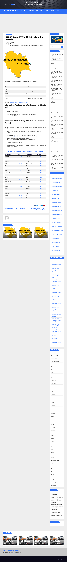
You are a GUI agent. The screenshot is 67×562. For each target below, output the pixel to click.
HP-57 (20, 170)
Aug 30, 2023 (23, 543)
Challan (52, 377)
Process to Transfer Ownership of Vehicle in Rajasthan (56, 298)
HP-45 (20, 188)
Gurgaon (53, 405)
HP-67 (20, 161)
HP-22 (41, 172)
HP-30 (41, 161)
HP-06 (41, 197)
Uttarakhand (53, 482)
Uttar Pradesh (54, 479)
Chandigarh (53, 380)
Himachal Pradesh (13, 204)
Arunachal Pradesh (55, 361)
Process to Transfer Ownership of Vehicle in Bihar (56, 276)
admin (12, 42)
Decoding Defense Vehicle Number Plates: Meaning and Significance (56, 72)
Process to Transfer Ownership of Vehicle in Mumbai (56, 270)
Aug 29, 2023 (38, 543)
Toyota (52, 474)
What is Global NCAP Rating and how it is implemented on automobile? (56, 89)
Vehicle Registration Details (36, 10)
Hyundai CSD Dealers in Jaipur (57, 68)
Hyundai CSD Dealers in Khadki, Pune (25, 542)
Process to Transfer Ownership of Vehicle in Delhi (56, 265)
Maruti (52, 441)
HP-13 (41, 188)
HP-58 (20, 168)
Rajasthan (53, 457)
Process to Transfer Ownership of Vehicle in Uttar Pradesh (56, 320)
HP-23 (41, 170)
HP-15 (41, 186)
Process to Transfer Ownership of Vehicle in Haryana (56, 287)
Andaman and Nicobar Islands (57, 355)
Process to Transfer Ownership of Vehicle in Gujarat (56, 304)
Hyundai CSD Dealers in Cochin (40, 541)
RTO (25, 10)
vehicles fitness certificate (15, 141)
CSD (47, 10)
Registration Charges (12, 10)
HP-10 (41, 195)
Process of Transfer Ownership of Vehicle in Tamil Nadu (56, 331)
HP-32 (41, 156)
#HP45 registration (24, 45)
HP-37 (20, 193)
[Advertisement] (33, 22)
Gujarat (52, 402)
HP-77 (20, 158)
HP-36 (20, 195)
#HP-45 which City (17, 45)
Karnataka (53, 419)
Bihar (52, 369)
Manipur (52, 438)
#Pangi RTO (29, 45)
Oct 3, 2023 (7, 543)
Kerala (52, 421)
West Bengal (53, 485)
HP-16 (41, 184)
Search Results (58, 559)
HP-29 (41, 163)
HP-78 (20, 156)
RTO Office (7, 204)
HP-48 (20, 184)
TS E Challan (53, 524)
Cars (52, 10)
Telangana (53, 471)
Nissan (52, 446)
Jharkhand (53, 413)
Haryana (52, 408)
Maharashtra (53, 435)
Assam (52, 364)
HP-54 (20, 177)
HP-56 (20, 172)
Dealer (52, 391)
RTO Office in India (33, 2)
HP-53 (20, 179)
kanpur (52, 416)
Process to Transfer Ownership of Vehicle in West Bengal (56, 292)
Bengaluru (53, 366)
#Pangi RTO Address (35, 45)
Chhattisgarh (53, 383)
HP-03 (41, 200)
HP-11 (41, 193)
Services (62, 559)
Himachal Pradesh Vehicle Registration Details (25, 151)
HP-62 (20, 165)
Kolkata (52, 424)
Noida (52, 449)
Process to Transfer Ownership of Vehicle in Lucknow (56, 281)
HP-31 (41, 158)
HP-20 (41, 177)
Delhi (52, 397)
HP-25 (41, 168)
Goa (52, 399)
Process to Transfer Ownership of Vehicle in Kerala (56, 309)
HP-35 (20, 197)
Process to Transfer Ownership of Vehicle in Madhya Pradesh (56, 326)
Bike (21, 10)
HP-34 (20, 200)
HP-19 (41, 179)
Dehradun (53, 394)
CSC (58, 10)
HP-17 (41, 181)
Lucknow (53, 427)
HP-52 (20, 181)
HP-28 (41, 165)
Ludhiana (53, 430)
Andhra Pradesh (54, 358)
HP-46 (20, 186)
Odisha (52, 452)
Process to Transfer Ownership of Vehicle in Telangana (56, 315)
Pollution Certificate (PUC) (14, 136)
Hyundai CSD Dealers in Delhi (56, 541)
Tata (52, 468)
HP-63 (20, 163)
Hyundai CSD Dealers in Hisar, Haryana (9, 542)
